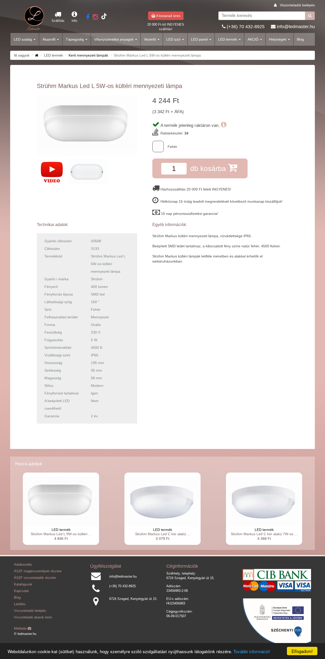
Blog (300, 39)
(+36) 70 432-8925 (246, 26)
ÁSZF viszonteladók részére (35, 578)
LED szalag (23, 39)
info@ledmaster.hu (296, 26)
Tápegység (75, 39)
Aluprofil (49, 39)
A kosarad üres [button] (167, 16)
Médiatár (21, 628)
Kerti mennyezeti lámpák (88, 55)
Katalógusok (23, 584)
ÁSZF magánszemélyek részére (37, 571)
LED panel (200, 39)
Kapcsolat (21, 591)
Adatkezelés (23, 564)
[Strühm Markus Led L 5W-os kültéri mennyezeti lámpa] (87, 125)
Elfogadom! (302, 651)
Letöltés (20, 604)
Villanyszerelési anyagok (114, 39)
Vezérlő (150, 39)
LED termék (228, 39)
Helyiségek (278, 39)
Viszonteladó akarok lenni (33, 617)
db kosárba (209, 168)
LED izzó (174, 39)
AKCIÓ (253, 39)
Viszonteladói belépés (297, 5)
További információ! (251, 651)
